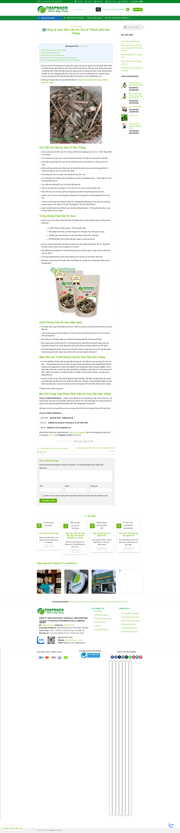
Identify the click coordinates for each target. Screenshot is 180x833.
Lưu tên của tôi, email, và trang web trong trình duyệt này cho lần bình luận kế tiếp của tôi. (75, 495)
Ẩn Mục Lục (82, 46)
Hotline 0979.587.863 (13, 828)
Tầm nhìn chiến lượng (103, 618)
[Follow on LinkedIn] (142, 1)
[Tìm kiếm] (98, 9)
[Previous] (34, 583)
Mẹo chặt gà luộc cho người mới (131, 56)
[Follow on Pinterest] (140, 1)
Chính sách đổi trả (129, 624)
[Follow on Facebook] (130, 1)
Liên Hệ (51, 435)
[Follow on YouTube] (140, 657)
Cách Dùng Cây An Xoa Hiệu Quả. (52, 55)
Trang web (94, 486)
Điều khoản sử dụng (129, 632)
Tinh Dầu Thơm (101, 602)
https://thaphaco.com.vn (74, 640)
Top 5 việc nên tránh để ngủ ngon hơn (131, 62)
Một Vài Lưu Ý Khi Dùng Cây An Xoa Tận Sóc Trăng (58, 58)
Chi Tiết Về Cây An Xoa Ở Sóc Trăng (53, 50)
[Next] (146, 583)
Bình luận (43, 468)
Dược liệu (90, 602)
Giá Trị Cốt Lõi (100, 622)
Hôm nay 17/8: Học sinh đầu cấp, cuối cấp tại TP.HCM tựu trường (132, 47)
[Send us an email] (136, 1)
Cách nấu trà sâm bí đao (130, 41)
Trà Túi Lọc (123, 602)
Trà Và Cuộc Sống (94, 18)
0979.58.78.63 (68, 625)
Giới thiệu (98, 611)
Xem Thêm (48, 546)
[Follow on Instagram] (115, 657)
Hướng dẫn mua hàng (130, 613)
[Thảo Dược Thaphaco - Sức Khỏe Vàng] (53, 9)
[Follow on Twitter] (134, 1)
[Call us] (138, 1)
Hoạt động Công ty (101, 629)
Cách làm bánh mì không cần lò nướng (132, 69)
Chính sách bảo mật (129, 628)
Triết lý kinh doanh (101, 615)
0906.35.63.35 (48, 625)
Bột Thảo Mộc (113, 602)
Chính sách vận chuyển (130, 621)
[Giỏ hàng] (127, 9)
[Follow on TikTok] (132, 1)
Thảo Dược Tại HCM (77, 602)
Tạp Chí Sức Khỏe (76, 26)
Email (67, 486)
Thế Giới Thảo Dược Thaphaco (116, 18)
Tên (41, 486)
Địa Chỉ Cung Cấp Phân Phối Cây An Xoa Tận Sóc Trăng (60, 60)
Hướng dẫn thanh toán (130, 617)
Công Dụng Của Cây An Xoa (50, 53)
